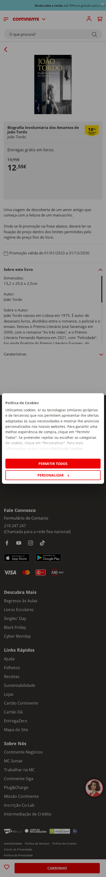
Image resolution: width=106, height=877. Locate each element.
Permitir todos (53, 463)
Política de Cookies (67, 448)
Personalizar (50, 475)
